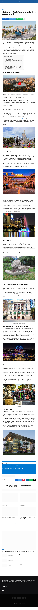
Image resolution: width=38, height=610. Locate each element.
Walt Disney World (19, 118)
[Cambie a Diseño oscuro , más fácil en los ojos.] (33, 1)
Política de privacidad (10, 601)
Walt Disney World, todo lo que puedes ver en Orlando (14, 60)
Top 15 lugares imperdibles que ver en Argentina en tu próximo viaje (18, 551)
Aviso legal (18, 601)
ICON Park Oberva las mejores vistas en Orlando (13, 66)
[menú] (2, 1)
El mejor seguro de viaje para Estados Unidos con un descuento (13, 468)
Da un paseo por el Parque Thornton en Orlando (13, 67)
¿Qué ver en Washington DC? (26, 485)
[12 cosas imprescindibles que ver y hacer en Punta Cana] (4, 555)
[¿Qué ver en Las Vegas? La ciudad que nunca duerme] (28, 497)
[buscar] (35, 1)
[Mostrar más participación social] (24, 19)
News (3, 9)
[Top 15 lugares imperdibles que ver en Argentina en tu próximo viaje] (19, 540)
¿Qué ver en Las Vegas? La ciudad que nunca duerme (27, 504)
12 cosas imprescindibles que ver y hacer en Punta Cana (17, 554)
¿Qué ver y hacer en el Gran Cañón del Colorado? (9, 504)
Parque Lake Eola (9, 62)
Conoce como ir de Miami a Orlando (8, 517)
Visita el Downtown (9, 61)
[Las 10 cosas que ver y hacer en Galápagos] (4, 565)
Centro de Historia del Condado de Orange (12, 65)
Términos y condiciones (27, 601)
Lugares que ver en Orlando (9, 59)
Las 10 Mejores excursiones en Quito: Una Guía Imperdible (18, 559)
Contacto (3, 590)
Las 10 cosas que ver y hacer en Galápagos (15, 564)
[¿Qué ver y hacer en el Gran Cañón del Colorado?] (10, 497)
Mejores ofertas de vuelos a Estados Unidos (10, 465)
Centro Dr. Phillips (9, 68)
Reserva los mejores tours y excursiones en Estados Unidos (12, 470)
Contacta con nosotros (5, 588)
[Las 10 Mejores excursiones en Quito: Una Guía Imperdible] (4, 560)
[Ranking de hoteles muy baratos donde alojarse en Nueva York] (28, 511)
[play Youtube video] (20, 83)
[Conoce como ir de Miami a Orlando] (10, 511)
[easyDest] (19, 1)
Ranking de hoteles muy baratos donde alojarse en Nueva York (27, 518)
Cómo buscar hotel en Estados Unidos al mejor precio (11, 466)
